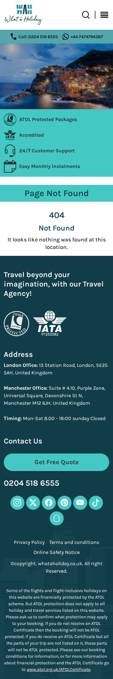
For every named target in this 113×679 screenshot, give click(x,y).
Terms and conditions (74, 542)
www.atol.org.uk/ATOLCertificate (58, 669)
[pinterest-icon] (64, 503)
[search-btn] (88, 15)
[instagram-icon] (17, 503)
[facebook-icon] (49, 503)
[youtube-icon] (80, 503)
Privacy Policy (29, 542)
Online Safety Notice (57, 552)
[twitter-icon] (33, 503)
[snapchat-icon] (57, 518)
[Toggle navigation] (101, 15)
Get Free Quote (57, 462)
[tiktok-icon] (96, 503)
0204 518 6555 (31, 483)
